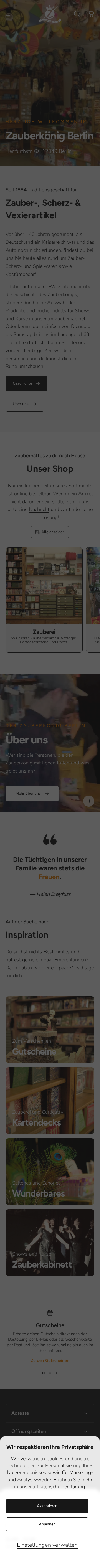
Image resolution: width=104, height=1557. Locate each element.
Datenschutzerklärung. (61, 1486)
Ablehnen (47, 1524)
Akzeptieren (47, 1505)
